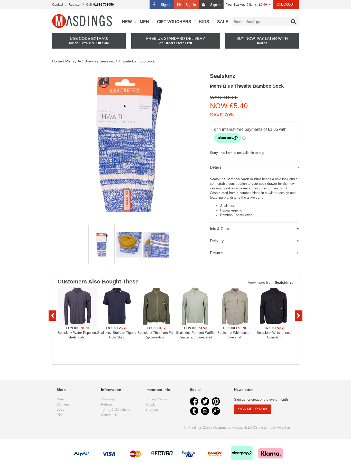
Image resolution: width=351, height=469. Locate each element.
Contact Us (109, 415)
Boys (60, 409)
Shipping (107, 399)
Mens (69, 61)
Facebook (194, 401)
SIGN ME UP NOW (252, 409)
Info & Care (219, 228)
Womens (63, 404)
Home (57, 61)
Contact (57, 4)
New (127, 22)
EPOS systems (259, 427)
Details (215, 167)
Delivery (217, 240)
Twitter (205, 401)
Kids (204, 22)
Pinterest (215, 401)
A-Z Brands (87, 61)
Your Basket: (235, 4)
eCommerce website (228, 427)
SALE (222, 22)
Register (74, 4)
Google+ (215, 411)
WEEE (150, 404)
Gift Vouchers (174, 22)
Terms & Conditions (115, 409)
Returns (216, 253)
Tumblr (194, 411)
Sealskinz (107, 61)
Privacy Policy (156, 399)
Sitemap (151, 409)
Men (144, 22)
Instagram (205, 411)
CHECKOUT (285, 4)
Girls (60, 415)
